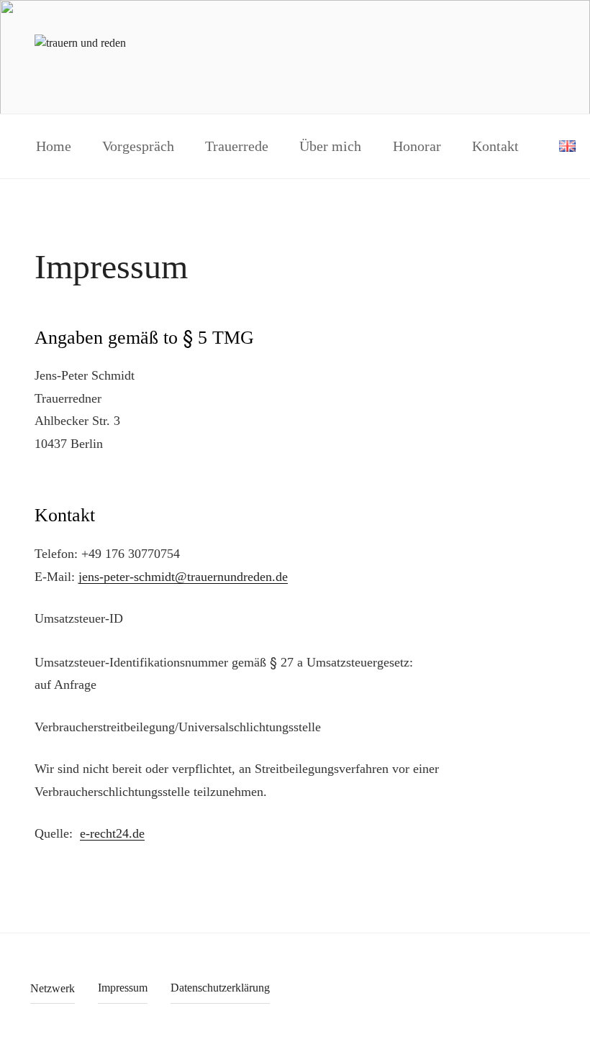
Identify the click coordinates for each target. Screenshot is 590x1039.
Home (53, 146)
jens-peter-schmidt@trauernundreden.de (183, 576)
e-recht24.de (112, 833)
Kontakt (495, 146)
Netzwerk (52, 988)
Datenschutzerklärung (220, 987)
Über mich (330, 146)
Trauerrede (236, 146)
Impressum (123, 987)
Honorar (417, 146)
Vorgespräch (138, 146)
